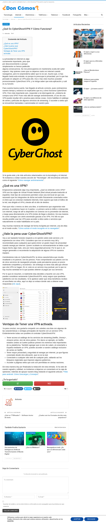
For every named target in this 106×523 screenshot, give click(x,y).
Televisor (54, 15)
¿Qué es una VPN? (11, 44)
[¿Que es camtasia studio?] (77, 109)
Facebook (66, 15)
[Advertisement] (51, 51)
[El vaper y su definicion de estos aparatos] (77, 100)
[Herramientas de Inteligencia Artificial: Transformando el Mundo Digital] (14, 438)
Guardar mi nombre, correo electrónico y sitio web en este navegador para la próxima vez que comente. (33, 505)
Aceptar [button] (77, 519)
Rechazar (91, 519)
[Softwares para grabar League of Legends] (77, 81)
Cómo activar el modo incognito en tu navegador (39, 228)
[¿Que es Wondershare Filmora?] (77, 72)
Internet (18, 15)
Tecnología (8, 15)
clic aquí (16, 284)
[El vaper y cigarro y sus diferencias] (77, 54)
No (49, 383)
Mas (85, 15)
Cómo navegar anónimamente (30, 180)
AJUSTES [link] (10, 521)
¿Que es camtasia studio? (92, 107)
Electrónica (30, 15)
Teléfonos (42, 15)
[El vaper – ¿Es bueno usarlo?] (77, 91)
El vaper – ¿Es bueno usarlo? (93, 88)
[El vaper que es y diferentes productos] (77, 63)
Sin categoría (52, 433)
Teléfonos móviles (88, 32)
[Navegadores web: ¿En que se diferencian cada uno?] (56, 438)
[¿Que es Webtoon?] (35, 438)
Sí (18, 383)
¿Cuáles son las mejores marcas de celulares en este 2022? (88, 39)
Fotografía (77, 15)
